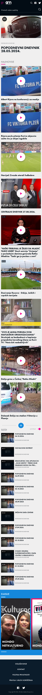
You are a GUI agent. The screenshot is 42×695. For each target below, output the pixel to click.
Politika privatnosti (21, 675)
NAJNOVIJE (7, 61)
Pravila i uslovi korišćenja (21, 680)
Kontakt (21, 669)
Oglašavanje (21, 664)
